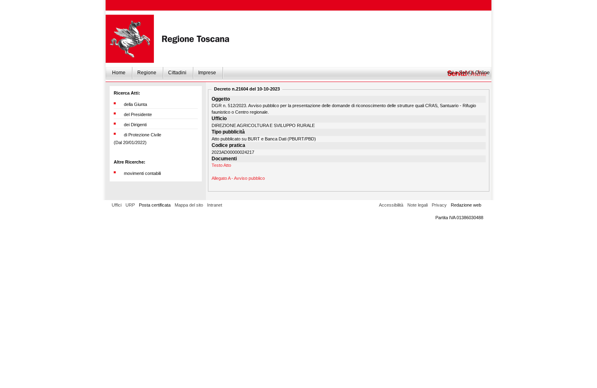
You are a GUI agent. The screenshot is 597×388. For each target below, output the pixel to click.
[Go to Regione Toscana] (130, 39)
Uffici (116, 205)
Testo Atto (221, 165)
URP (130, 205)
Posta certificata (155, 205)
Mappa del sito (189, 205)
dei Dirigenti (135, 124)
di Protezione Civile (142, 134)
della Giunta (135, 104)
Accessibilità (391, 205)
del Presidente (138, 114)
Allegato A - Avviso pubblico (238, 178)
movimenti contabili (142, 173)
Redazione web (466, 205)
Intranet (214, 205)
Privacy (439, 205)
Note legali (417, 205)
